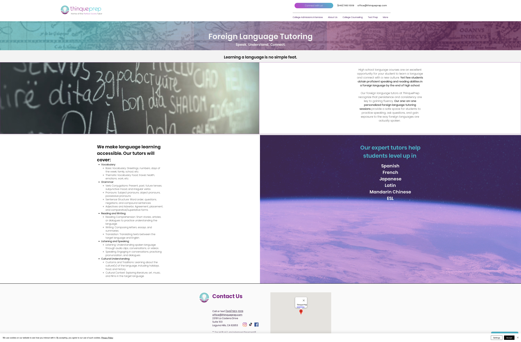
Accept (509, 337)
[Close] (517, 338)
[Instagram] (245, 325)
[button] (332, 17)
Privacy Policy (107, 337)
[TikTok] (251, 325)
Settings (496, 337)
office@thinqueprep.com (372, 5)
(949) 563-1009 (234, 311)
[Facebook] (256, 325)
